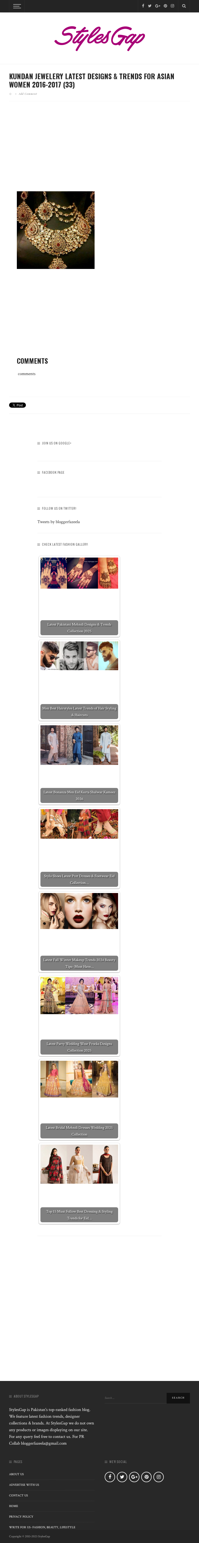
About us (16, 1474)
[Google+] (157, 6)
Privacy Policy (21, 1517)
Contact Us (18, 1495)
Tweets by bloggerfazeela (58, 522)
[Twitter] (149, 6)
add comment (28, 94)
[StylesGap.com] (99, 37)
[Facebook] (143, 6)
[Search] (184, 6)
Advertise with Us (24, 1485)
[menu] (16, 6)
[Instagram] (172, 6)
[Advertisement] (99, 150)
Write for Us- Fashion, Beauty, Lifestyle (42, 1527)
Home (13, 1506)
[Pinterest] (165, 6)
